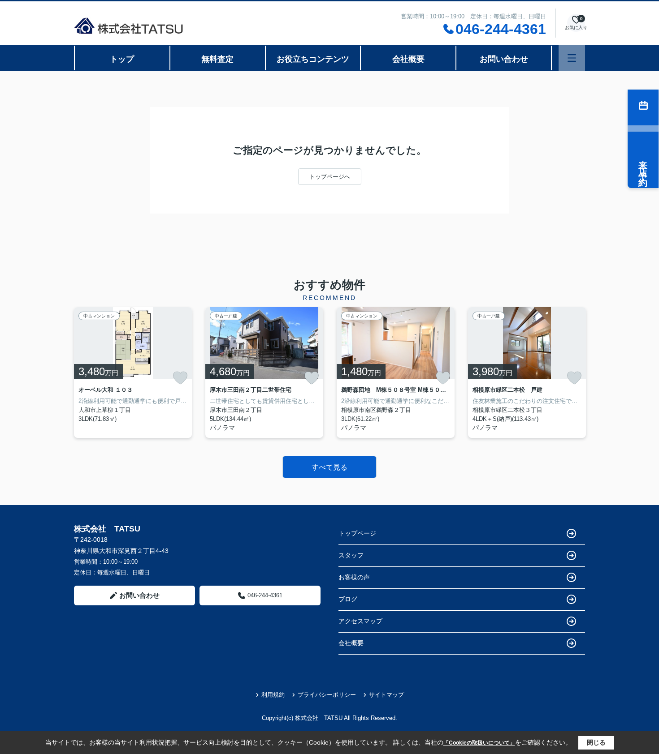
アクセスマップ (360, 621)
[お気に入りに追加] (180, 378)
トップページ (357, 533)
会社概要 (408, 59)
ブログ (347, 599)
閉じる (596, 742)
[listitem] (133, 372)
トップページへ (329, 176)
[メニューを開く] (572, 58)
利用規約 (273, 694)
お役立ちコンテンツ (313, 59)
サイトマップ (386, 694)
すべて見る (329, 467)
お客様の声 (354, 577)
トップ (122, 59)
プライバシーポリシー (327, 694)
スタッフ (351, 555)
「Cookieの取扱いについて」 (479, 743)
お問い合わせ (504, 59)
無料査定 (217, 59)
